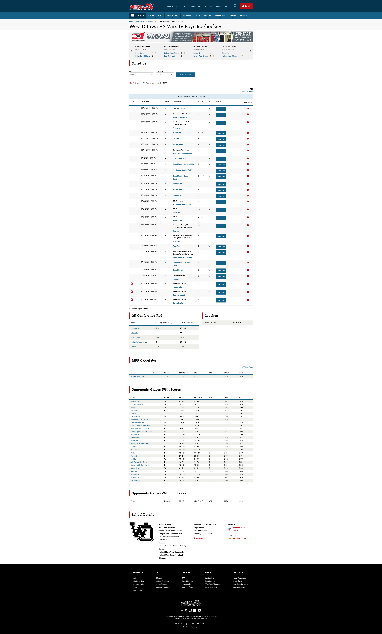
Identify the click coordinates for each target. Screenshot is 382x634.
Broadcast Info (210, 581)
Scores (170, 6)
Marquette (177, 241)
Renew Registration (239, 578)
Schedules (180, 6)
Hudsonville (177, 184)
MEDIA (208, 572)
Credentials (209, 578)
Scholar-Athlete (138, 581)
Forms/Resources (163, 587)
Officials (208, 6)
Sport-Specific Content (240, 584)
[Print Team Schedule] (251, 89)
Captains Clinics (138, 584)
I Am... (226, 6)
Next (251, 51)
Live (200, 6)
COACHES (186, 572)
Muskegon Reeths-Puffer (183, 170)
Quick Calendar (162, 584)
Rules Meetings (187, 581)
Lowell (133, 347)
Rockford (176, 213)
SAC (134, 578)
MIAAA (159, 578)
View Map (200, 538)
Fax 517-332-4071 (191, 618)
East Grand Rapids (180, 158)
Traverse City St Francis (182, 154)
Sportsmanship (138, 590)
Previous (131, 51)
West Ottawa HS (147, 21)
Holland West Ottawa (139, 342)
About (218, 6)
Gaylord (176, 231)
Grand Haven (178, 270)
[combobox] (130, 75)
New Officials (237, 581)
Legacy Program (238, 587)
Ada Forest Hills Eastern (182, 258)
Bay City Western (180, 117)
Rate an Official (187, 587)
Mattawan (177, 133)
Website (162, 543)
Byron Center (178, 144)
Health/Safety (187, 584)
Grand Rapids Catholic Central (181, 177)
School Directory (162, 581)
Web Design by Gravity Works (193, 627)
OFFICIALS (237, 572)
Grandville (177, 195)
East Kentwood (179, 108)
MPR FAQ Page (247, 367)
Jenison (176, 138)
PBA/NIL (136, 587)
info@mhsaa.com (202, 618)
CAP (183, 578)
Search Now (185, 75)
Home (131, 21)
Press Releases (211, 587)
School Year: (159, 71)
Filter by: (131, 71)
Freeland (176, 128)
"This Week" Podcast (213, 584)
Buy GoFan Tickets (240, 538)
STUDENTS (138, 572)
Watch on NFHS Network (239, 529)
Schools (191, 6)
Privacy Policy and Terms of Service (197, 624)
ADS (158, 572)
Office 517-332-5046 (180, 618)
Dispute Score (221, 109)
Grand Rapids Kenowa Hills (183, 164)
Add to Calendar (247, 92)
